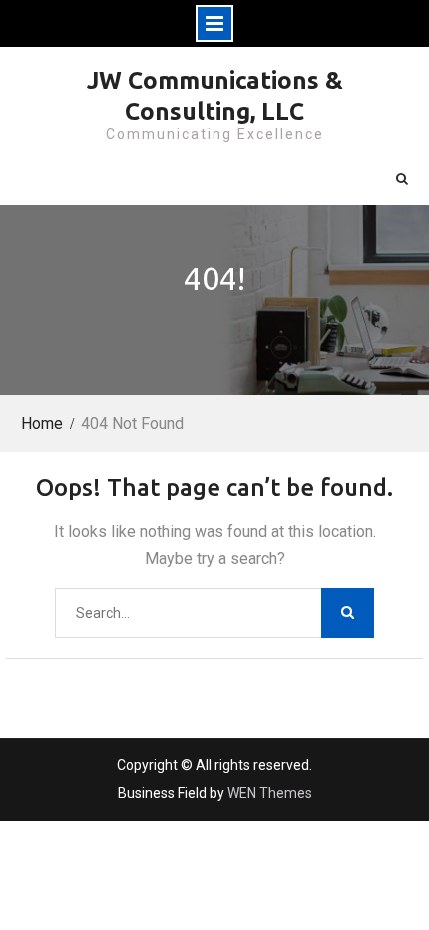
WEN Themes (269, 793)
